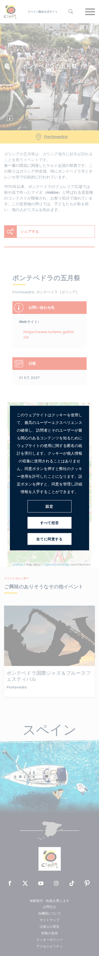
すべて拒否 (49, 523)
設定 (49, 506)
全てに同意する (49, 539)
